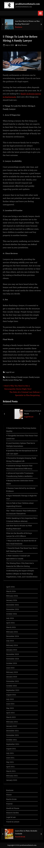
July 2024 (10, 641)
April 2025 (10, 623)
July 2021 (10, 753)
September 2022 (12, 690)
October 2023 (11, 663)
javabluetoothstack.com (27, 3)
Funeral (9, 804)
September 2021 (12, 744)
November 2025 (12, 609)
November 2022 (12, 681)
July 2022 (10, 699)
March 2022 (11, 717)
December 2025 (12, 605)
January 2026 (11, 600)
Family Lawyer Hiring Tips (12, 380)
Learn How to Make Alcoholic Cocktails (26, 832)
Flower (9, 794)
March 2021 (11, 771)
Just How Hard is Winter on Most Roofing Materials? (27, 22)
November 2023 (12, 659)
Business (18, 27)
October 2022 (11, 686)
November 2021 (12, 735)
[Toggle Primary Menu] (40, 13)
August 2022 (11, 694)
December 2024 (12, 636)
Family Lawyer (34, 377)
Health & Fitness (12, 808)
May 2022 (10, 708)
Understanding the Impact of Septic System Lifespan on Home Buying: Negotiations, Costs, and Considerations (21, 573)
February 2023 (12, 672)
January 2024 (11, 650)
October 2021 (11, 740)
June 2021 (10, 757)
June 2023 (10, 668)
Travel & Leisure (12, 822)
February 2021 (12, 775)
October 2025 (11, 614)
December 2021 (12, 730)
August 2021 (11, 748)
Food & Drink (11, 799)
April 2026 (10, 587)
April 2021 (10, 766)
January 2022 (11, 726)
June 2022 (10, 704)
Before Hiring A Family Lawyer (17, 377)
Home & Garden (12, 812)
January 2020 (11, 780)
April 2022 (10, 712)
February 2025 (12, 632)
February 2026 (12, 596)
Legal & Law (10, 372)
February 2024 (12, 645)
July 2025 (10, 618)
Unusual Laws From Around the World (29, 412)
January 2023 (11, 677)
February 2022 (12, 722)
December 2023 (12, 654)
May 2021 (10, 762)
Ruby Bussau (22, 45)
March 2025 (11, 627)
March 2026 (11, 591)
